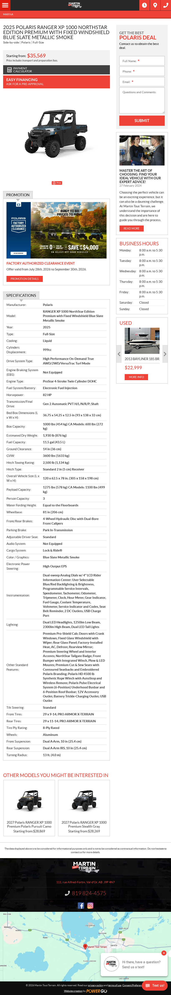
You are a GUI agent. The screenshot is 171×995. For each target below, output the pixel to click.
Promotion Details (25, 278)
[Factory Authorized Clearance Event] (56, 230)
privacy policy (95, 985)
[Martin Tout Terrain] (74, 5)
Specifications (21, 295)
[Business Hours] (144, 5)
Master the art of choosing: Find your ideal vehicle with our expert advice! (140, 176)
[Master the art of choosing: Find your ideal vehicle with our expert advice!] (142, 150)
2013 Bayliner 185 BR (142, 359)
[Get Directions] (155, 5)
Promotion (18, 195)
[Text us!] (154, 986)
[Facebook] (81, 905)
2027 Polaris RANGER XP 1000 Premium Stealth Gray (84, 824)
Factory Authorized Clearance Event (40, 263)
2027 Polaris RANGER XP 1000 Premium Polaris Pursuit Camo (29, 824)
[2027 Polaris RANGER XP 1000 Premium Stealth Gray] (84, 800)
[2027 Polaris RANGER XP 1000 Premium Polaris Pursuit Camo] (29, 800)
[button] (119, 354)
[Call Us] (166, 5)
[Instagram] (90, 905)
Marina (8, 14)
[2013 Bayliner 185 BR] (142, 341)
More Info (136, 377)
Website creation (73, 991)
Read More (132, 228)
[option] (142, 354)
